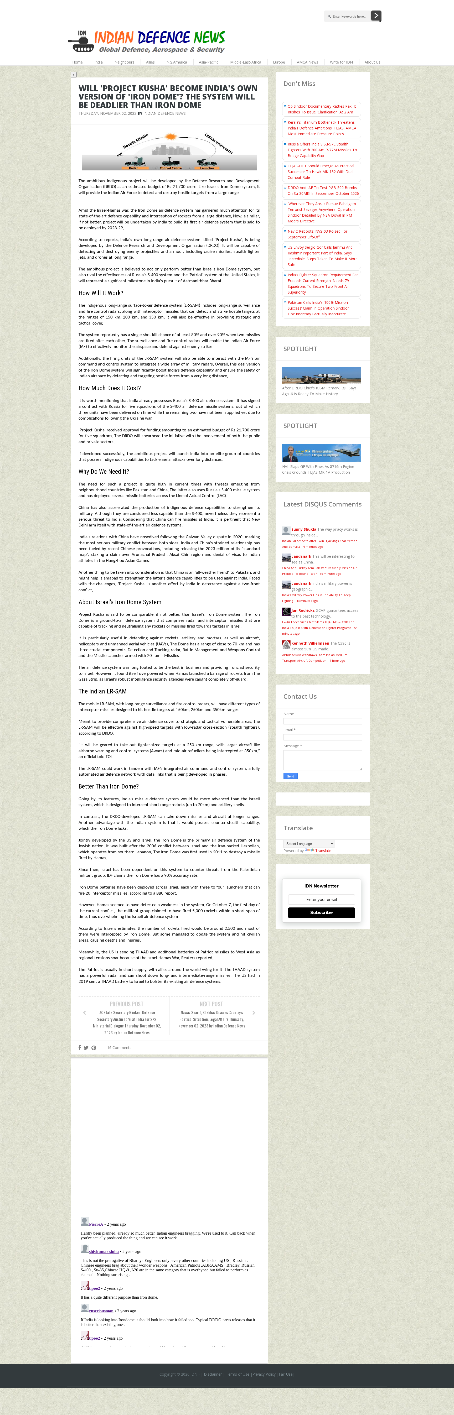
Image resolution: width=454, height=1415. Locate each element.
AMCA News (307, 62)
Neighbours (124, 62)
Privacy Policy (264, 1374)
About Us (372, 62)
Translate (323, 850)
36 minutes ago (330, 574)
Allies (150, 62)
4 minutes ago (313, 547)
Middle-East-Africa (245, 62)
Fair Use (286, 1374)
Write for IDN (341, 62)
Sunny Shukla (303, 529)
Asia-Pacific (208, 62)
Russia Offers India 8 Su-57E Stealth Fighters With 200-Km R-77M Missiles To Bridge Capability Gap (322, 150)
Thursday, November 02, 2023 (107, 113)
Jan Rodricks (303, 610)
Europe (279, 62)
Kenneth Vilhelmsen (310, 643)
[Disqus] (169, 1139)
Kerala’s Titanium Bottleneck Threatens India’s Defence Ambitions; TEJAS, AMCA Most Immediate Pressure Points (322, 128)
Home (77, 62)
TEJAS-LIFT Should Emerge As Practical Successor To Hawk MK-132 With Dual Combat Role (321, 171)
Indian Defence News (164, 113)
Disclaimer (213, 1374)
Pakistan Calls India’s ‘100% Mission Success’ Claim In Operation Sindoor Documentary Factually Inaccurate (318, 308)
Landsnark (301, 556)
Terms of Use (237, 1374)
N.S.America (177, 62)
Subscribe (321, 912)
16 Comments (119, 1047)
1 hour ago (337, 660)
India (99, 62)
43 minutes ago (307, 601)
